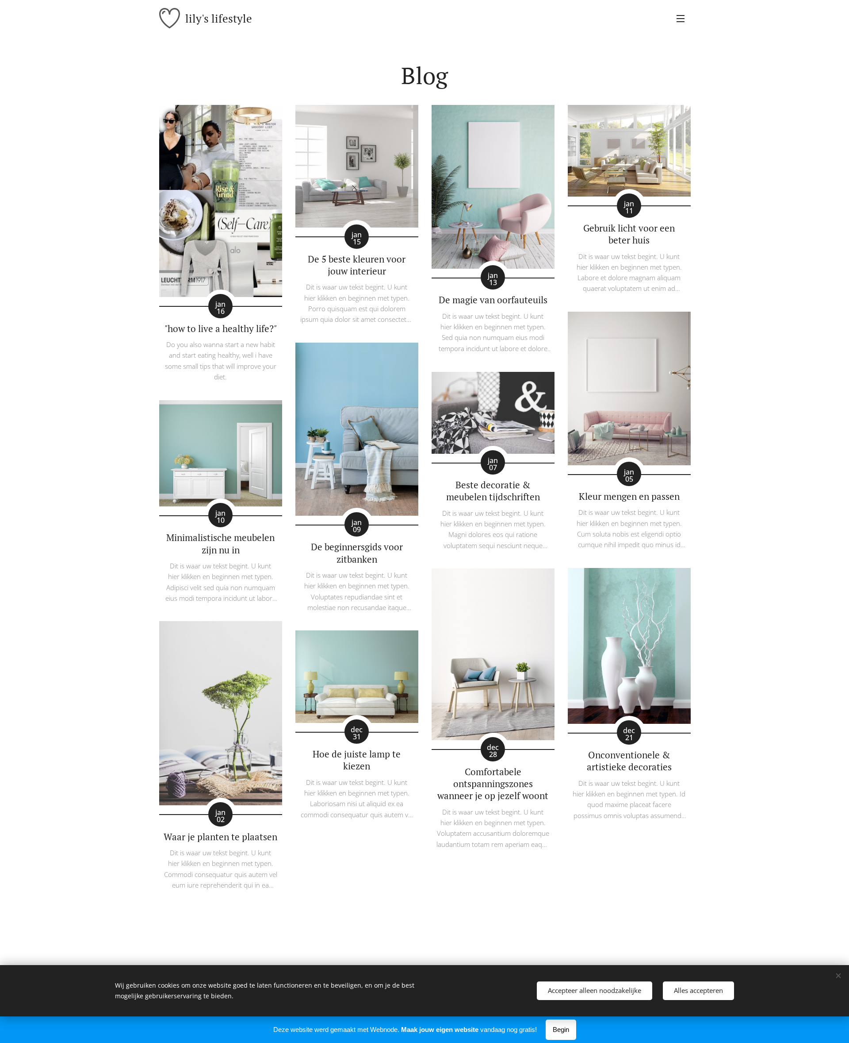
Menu (683, 18)
